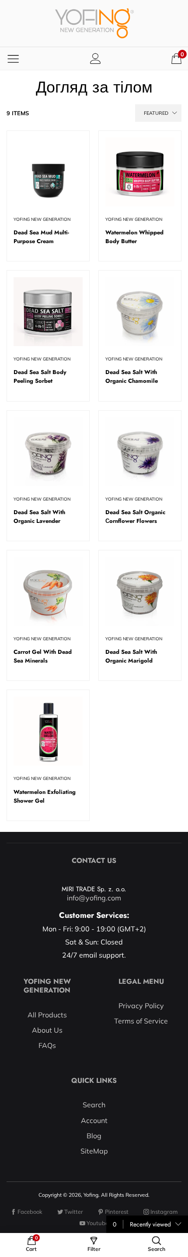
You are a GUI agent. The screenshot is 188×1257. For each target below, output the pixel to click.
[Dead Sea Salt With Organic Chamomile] (139, 311)
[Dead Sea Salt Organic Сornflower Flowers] (139, 451)
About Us (47, 1030)
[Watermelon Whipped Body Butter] (139, 171)
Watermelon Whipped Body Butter (134, 236)
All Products (47, 1014)
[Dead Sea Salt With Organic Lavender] (48, 451)
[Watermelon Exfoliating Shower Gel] (48, 731)
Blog (94, 1135)
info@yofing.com (94, 897)
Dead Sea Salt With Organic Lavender (39, 516)
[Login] (95, 58)
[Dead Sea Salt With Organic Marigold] (139, 591)
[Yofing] (94, 23)
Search (94, 1104)
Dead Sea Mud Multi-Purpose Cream (41, 236)
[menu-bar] (13, 58)
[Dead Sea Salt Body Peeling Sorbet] (48, 311)
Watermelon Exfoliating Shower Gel (45, 796)
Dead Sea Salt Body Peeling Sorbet (40, 376)
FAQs (47, 1045)
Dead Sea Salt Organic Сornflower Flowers (135, 516)
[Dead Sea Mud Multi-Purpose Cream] (48, 171)
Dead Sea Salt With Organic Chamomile (131, 376)
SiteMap (94, 1151)
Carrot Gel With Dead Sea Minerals (43, 656)
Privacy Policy (141, 1005)
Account (94, 1120)
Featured (156, 113)
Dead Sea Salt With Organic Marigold (131, 656)
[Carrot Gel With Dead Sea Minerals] (48, 591)
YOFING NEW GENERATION (42, 219)
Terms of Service (141, 1021)
